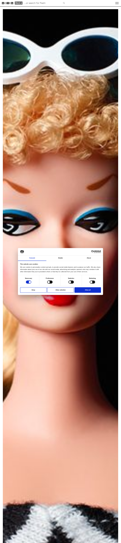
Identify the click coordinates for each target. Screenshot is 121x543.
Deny (33, 290)
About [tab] (89, 258)
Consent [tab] (32, 258)
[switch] (50, 282)
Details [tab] (60, 258)
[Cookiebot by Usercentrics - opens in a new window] (92, 251)
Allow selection (60, 290)
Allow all (88, 290)
